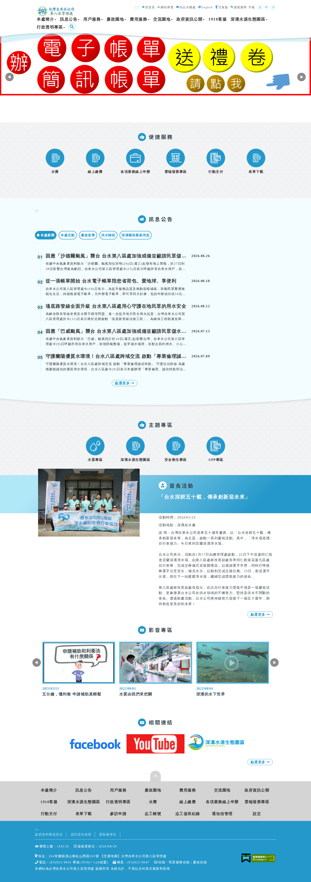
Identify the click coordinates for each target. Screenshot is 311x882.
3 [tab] (158, 115)
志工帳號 (153, 814)
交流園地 (162, 19)
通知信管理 (222, 814)
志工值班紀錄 (187, 814)
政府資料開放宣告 (49, 834)
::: (137, 6)
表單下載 (84, 814)
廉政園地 (115, 19)
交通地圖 (111, 856)
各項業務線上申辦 (222, 802)
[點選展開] (155, 776)
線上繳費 (187, 802)
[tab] (45, 235)
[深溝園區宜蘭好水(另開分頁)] (155, 743)
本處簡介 (45, 19)
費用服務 (138, 19)
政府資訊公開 (189, 19)
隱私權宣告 (108, 834)
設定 (257, 814)
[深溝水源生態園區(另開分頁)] (216, 742)
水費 (153, 802)
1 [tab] (149, 115)
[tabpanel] (155, 63)
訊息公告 (68, 19)
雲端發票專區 (257, 802)
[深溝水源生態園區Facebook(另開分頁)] (95, 743)
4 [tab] (162, 115)
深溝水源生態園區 (248, 19)
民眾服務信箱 (179, 862)
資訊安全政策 (81, 834)
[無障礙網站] (264, 858)
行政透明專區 (50, 27)
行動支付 (49, 814)
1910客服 (217, 19)
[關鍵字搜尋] (72, 27)
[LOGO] (56, 9)
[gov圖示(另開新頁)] (245, 858)
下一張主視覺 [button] (9, 77)
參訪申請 (118, 814)
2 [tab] (153, 115)
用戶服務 (92, 19)
